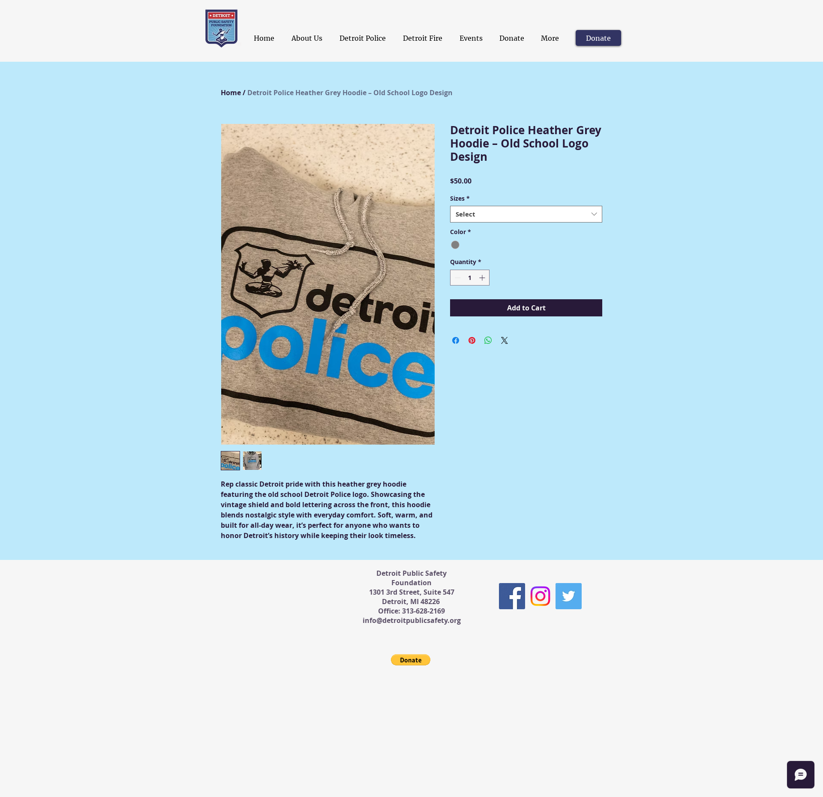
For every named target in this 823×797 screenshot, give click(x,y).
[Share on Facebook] (456, 340)
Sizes (460, 198)
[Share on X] (504, 340)
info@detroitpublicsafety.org (412, 620)
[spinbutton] (470, 277)
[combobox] (526, 214)
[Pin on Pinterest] (472, 340)
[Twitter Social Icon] (569, 596)
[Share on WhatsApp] (488, 340)
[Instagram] (540, 596)
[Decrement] (456, 277)
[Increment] (483, 277)
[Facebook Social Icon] (512, 596)
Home (231, 92)
